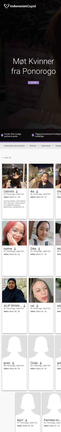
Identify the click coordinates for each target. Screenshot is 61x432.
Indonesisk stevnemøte (14, 146)
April (20, 420)
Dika (33, 248)
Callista (9, 191)
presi (7, 363)
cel (32, 305)
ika (32, 191)
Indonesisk (46, 146)
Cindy (34, 363)
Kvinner (33, 146)
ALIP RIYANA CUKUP (12, 305)
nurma (8, 248)
